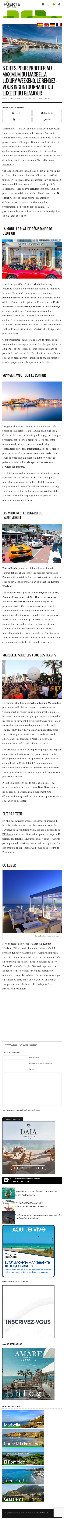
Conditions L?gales (33, 1110)
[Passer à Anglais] (46, 25)
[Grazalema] (23, 1501)
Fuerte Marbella (24, 952)
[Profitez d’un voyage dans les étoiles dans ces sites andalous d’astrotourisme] (9, 1223)
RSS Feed (35, 1512)
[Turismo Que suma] (32, 1251)
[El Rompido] (23, 1464)
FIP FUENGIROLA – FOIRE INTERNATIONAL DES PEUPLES (31, 1204)
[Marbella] (23, 1427)
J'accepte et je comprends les (23, 1110)
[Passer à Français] (58, 25)
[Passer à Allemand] (52, 25)
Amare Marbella (48, 952)
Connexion (44, 1512)
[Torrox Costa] (23, 1482)
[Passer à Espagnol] (40, 25)
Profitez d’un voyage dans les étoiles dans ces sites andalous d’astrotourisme (38, 1216)
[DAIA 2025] (32, 1147)
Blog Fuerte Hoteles (32, 12)
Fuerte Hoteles (15, 98)
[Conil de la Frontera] (23, 1445)
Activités (14, 1044)
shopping (26, 1044)
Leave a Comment (44, 98)
